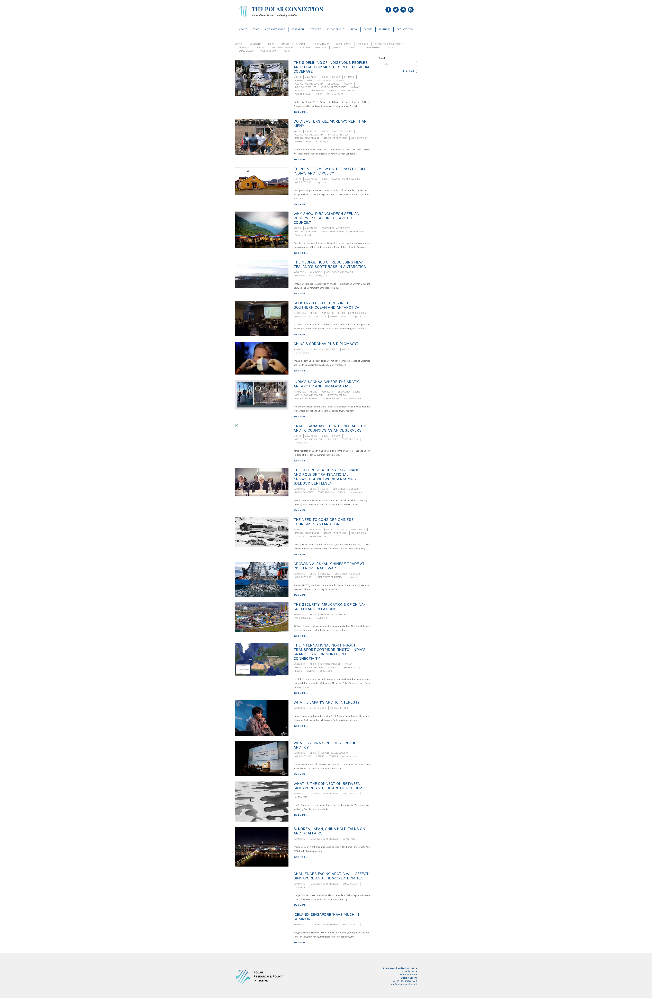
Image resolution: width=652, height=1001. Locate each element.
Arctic (238, 44)
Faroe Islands (343, 44)
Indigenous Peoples (282, 47)
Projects (321, 316)
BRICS (271, 44)
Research (297, 29)
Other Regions (373, 47)
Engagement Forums (349, 391)
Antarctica (300, 272)
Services (315, 29)
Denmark (301, 44)
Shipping (320, 756)
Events (368, 29)
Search (411, 71)
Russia (391, 47)
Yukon (287, 51)
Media (354, 29)
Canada (285, 44)
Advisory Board (275, 29)
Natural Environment (335, 138)
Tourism (299, 536)
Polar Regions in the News (324, 793)
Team (256, 29)
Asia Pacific (255, 44)
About (243, 29)
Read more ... (300, 112)
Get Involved (404, 29)
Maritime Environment (307, 138)
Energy (324, 489)
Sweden (311, 671)
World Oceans (269, 51)
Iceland (261, 47)
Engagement (335, 29)
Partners (384, 29)
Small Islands (246, 51)
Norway (337, 47)
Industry (332, 439)
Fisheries (363, 44)
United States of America (329, 577)
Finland (348, 664)
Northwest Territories (313, 47)
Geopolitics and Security (389, 44)
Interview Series (337, 395)
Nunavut (353, 47)
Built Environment (342, 131)
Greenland (244, 47)
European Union (321, 44)
